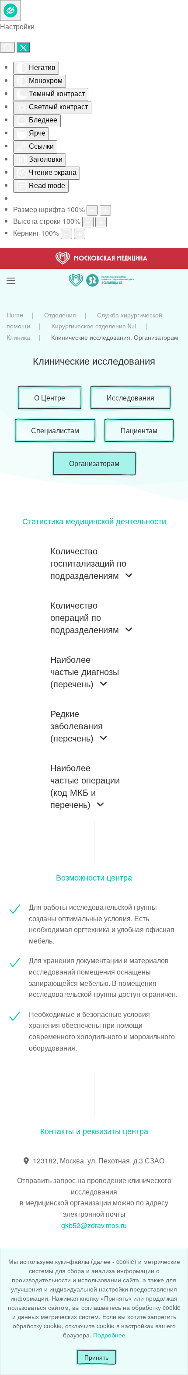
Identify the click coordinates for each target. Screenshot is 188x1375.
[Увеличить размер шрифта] (105, 210)
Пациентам (139, 430)
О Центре (49, 398)
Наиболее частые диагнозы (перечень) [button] (84, 672)
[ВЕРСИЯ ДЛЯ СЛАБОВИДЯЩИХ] (10, 10)
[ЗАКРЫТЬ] (23, 47)
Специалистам (55, 430)
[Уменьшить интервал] (66, 234)
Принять (96, 1357)
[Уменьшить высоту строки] (88, 222)
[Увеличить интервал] (79, 234)
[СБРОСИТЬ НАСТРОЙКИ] (7, 47)
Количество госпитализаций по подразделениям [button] (88, 564)
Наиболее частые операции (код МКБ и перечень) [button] (85, 786)
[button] (11, 270)
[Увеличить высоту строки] (101, 222)
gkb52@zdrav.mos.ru (94, 1225)
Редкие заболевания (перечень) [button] (76, 726)
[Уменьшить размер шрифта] (92, 210)
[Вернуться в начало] (101, 270)
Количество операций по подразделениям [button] (84, 618)
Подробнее (109, 1334)
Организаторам (94, 463)
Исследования (130, 398)
